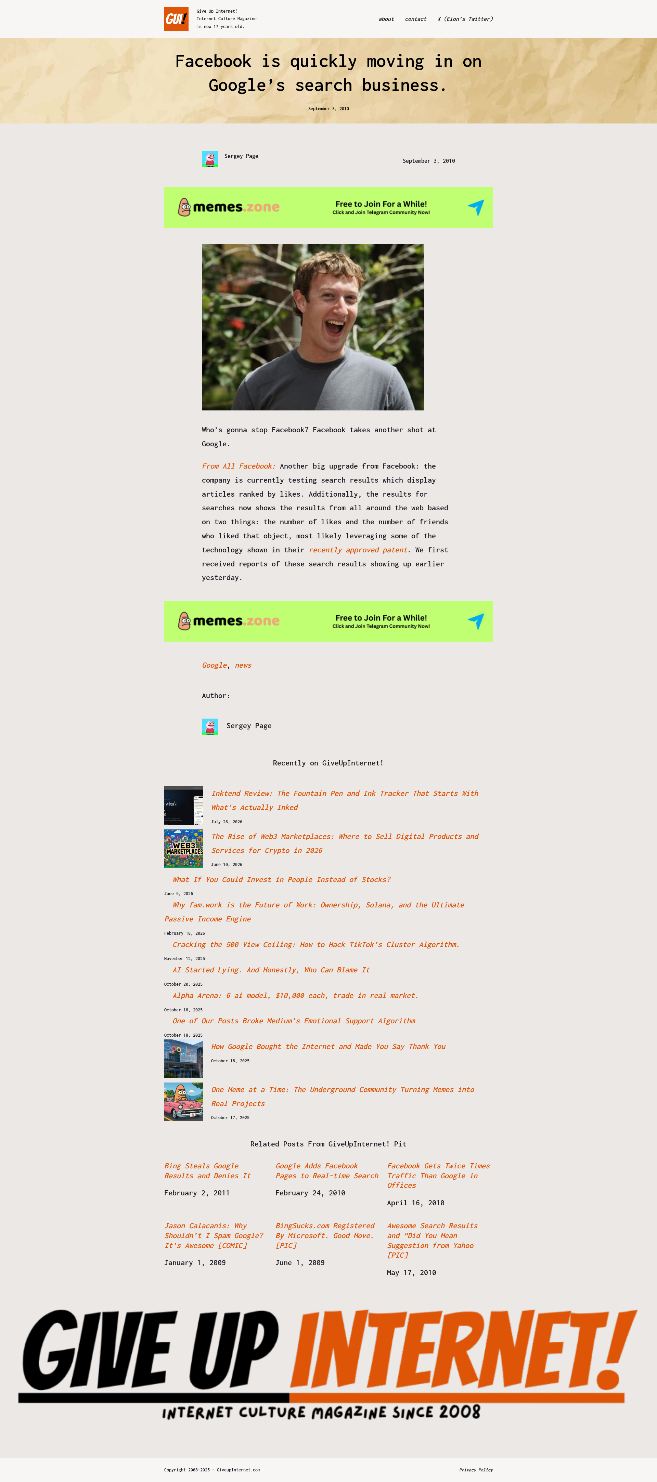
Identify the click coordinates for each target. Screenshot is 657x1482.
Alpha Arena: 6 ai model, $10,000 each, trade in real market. (295, 995)
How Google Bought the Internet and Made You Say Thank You (328, 1046)
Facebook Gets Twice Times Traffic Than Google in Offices (438, 1175)
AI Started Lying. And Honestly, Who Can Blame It (271, 969)
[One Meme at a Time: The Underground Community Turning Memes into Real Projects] (183, 1102)
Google (214, 664)
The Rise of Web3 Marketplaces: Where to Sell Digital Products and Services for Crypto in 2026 (344, 843)
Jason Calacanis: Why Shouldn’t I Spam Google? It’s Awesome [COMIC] (213, 1235)
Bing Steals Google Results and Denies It (207, 1170)
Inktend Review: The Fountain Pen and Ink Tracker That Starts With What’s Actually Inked (344, 800)
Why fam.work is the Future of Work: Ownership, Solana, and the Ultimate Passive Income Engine (314, 911)
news (243, 664)
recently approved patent (358, 549)
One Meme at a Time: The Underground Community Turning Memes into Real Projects (342, 1096)
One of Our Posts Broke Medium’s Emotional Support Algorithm (293, 1020)
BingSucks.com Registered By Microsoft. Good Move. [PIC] (324, 1235)
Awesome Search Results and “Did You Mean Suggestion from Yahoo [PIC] (432, 1240)
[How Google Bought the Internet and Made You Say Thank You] (183, 1058)
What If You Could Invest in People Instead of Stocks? (281, 879)
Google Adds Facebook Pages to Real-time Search (326, 1170)
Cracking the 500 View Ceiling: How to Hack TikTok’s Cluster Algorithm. (316, 944)
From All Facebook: (241, 465)
